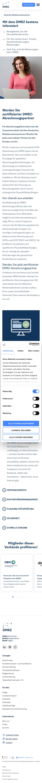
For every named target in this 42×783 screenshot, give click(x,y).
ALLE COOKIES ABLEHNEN (21, 437)
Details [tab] (20, 351)
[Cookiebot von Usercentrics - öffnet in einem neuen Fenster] (29, 344)
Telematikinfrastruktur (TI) (13, 680)
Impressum (6, 770)
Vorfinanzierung (8, 677)
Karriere (5, 728)
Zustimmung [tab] (8, 351)
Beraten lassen (12, 739)
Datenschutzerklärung (10, 773)
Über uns (6, 721)
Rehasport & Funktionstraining (14, 709)
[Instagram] (15, 647)
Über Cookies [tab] (33, 351)
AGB (4, 767)
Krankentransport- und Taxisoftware (16, 663)
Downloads (6, 776)
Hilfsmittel (6, 702)
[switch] (36, 398)
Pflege (4, 692)
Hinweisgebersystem (10, 779)
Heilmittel (6, 699)
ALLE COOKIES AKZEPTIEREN (21, 423)
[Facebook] (10, 647)
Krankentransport (9, 696)
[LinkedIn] (4, 647)
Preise (4, 724)
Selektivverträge (8, 705)
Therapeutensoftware (10, 670)
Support (9, 742)
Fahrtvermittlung (9, 667)
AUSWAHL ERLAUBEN (21, 430)
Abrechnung (7, 660)
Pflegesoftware (8, 673)
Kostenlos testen (12, 735)
